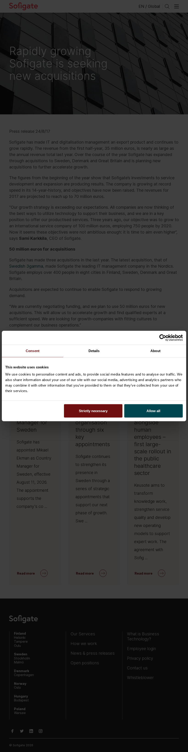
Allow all (153, 411)
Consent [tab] (32, 351)
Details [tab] (94, 351)
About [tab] (155, 351)
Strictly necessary (93, 411)
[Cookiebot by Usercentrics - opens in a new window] (163, 337)
